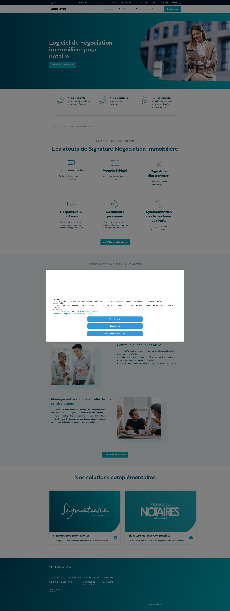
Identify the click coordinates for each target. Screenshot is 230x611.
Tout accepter (115, 319)
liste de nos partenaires (88, 311)
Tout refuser (115, 326)
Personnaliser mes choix (115, 333)
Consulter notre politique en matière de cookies (72, 314)
